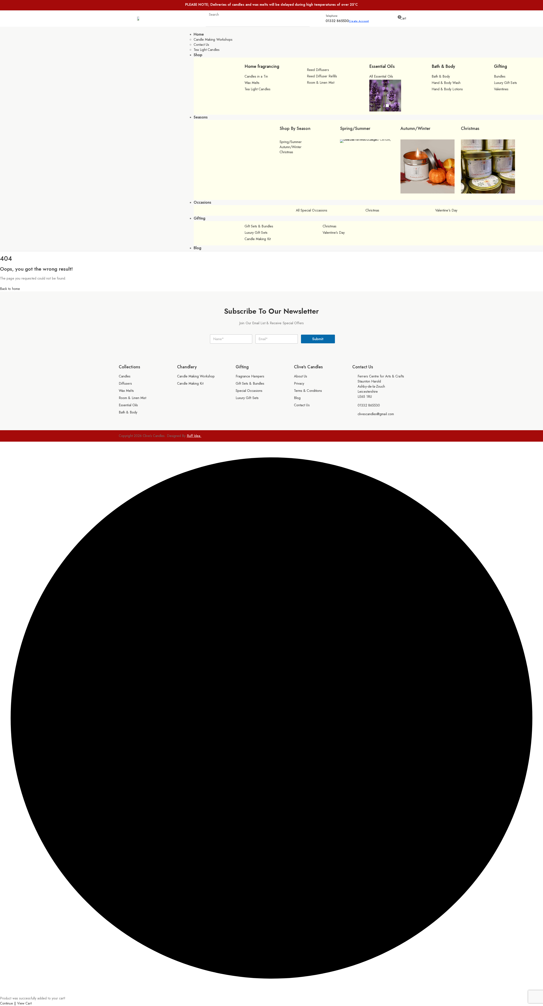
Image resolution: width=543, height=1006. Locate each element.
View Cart (24, 1003)
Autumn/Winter (415, 128)
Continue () (8, 1003)
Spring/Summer (355, 128)
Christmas (470, 128)
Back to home (10, 288)
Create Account (359, 21)
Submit (317, 338)
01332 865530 (337, 20)
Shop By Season (295, 128)
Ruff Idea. (194, 435)
